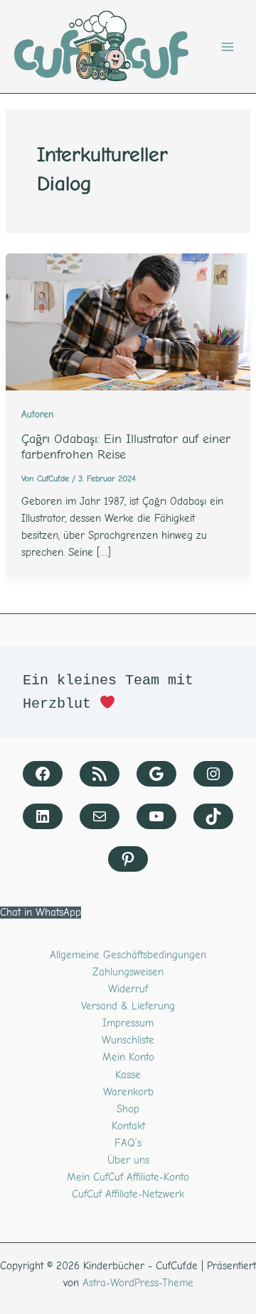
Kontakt (128, 1126)
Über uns (128, 1160)
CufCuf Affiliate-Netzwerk (128, 1194)
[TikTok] (213, 816)
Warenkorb (128, 1092)
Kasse (128, 1075)
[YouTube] (156, 816)
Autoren (37, 415)
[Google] (156, 774)
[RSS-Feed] (99, 774)
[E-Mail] (99, 816)
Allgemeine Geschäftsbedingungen (128, 955)
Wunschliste (128, 1040)
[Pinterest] (128, 859)
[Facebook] (43, 774)
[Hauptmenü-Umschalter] (227, 47)
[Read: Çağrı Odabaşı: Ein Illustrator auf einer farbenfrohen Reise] (128, 321)
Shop (128, 1109)
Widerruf (128, 989)
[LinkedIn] (43, 816)
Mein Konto (128, 1057)
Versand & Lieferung (128, 1006)
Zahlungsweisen (128, 972)
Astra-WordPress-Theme (137, 1283)
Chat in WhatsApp (40, 913)
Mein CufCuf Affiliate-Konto (128, 1177)
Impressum (128, 1023)
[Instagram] (213, 774)
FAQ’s (128, 1143)
